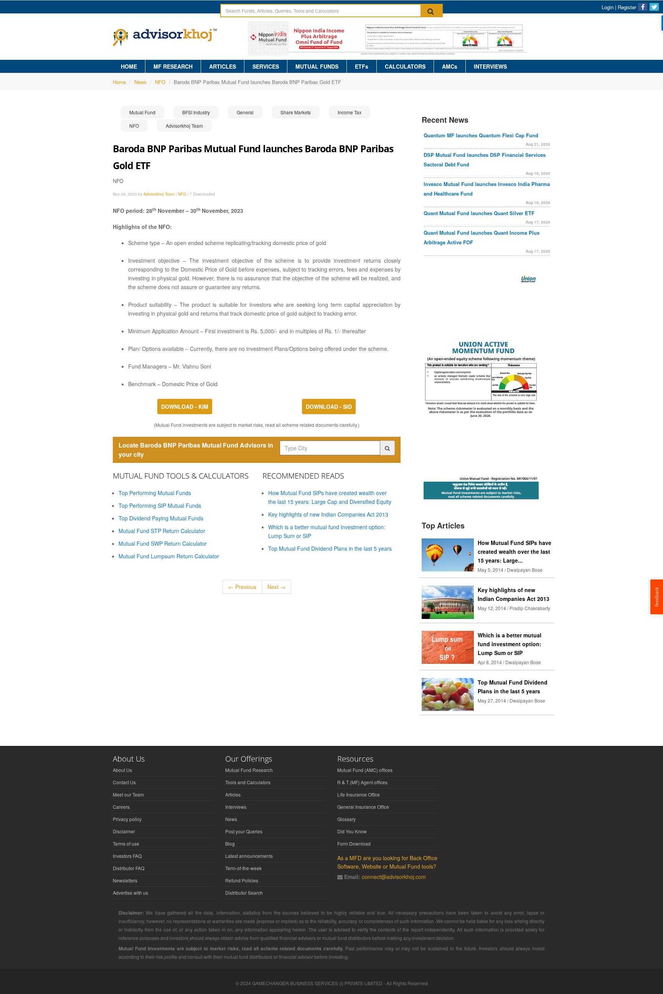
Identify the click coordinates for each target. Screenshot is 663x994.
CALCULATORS (405, 66)
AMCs (449, 66)
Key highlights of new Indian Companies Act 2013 (328, 514)
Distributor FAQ (128, 868)
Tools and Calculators (247, 782)
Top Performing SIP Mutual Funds (160, 505)
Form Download (354, 843)
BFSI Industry (196, 112)
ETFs (361, 66)
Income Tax (349, 112)
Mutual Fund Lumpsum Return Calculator (169, 556)
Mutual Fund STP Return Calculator (162, 531)
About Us (122, 770)
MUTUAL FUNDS (316, 66)
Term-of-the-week (243, 868)
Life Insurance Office (358, 794)
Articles (233, 794)
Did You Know (352, 831)
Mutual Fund (142, 112)
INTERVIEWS (490, 66)
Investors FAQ (127, 855)
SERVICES (265, 66)
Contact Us (124, 782)
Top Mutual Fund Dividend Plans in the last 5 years (330, 548)
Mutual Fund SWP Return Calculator (163, 543)
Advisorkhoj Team (184, 125)
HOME (129, 66)
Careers (121, 806)
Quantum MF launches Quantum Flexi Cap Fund (481, 135)
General (245, 112)
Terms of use (126, 843)
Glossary (346, 819)
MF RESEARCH (173, 66)
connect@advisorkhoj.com (394, 876)
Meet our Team (128, 794)
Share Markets (295, 112)
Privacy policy (127, 819)
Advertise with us (130, 892)
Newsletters (125, 880)
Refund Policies (241, 880)
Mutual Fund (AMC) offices (365, 770)
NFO (160, 82)
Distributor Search (244, 892)
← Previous (242, 587)
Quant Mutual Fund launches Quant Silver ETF (479, 213)
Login (608, 7)
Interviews (235, 806)
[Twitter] (654, 7)
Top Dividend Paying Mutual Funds (161, 518)
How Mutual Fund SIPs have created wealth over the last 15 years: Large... (514, 551)
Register (627, 7)
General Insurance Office (363, 806)
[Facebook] (642, 7)
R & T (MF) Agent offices (362, 782)
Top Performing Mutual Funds (155, 493)
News (140, 82)
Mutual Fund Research (249, 770)
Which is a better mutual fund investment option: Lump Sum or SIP (509, 644)
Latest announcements (249, 855)
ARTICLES (222, 66)
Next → (276, 587)
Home (119, 82)
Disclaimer (124, 831)
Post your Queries (243, 831)
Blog (230, 843)
